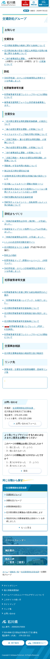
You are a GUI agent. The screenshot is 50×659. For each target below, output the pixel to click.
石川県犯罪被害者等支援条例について (21, 308)
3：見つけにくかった (16, 466)
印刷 (27, 10)
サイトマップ (9, 604)
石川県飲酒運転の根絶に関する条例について (24, 45)
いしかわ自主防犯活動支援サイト (19, 242)
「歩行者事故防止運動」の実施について (22, 153)
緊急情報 (25, 4)
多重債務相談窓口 (14, 506)
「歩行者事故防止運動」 (15, 58)
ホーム (5, 572)
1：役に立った (13, 447)
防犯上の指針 (10, 255)
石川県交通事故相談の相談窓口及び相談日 (23, 353)
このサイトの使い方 (12, 599)
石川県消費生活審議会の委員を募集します (24, 512)
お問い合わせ (9, 613)
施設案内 (9, 550)
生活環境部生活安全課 (24, 408)
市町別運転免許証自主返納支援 (18, 197)
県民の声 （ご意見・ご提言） (15, 560)
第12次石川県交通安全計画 (16, 171)
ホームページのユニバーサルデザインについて (24, 595)
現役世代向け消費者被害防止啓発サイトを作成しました (25, 519)
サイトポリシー (10, 585)
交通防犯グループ (14, 494)
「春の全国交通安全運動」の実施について (23, 129)
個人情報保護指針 (11, 590)
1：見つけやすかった (16, 462)
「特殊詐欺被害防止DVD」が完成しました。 (25, 237)
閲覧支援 (34, 4)
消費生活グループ (14, 500)
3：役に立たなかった (16, 451)
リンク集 (8, 609)
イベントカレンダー (15, 540)
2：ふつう (28, 447)
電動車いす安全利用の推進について (20, 166)
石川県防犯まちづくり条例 (16, 247)
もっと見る (26, 528)
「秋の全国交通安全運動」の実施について (23, 147)
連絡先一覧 (14, 572)
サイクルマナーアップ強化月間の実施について (25, 134)
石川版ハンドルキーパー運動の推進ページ (23, 184)
